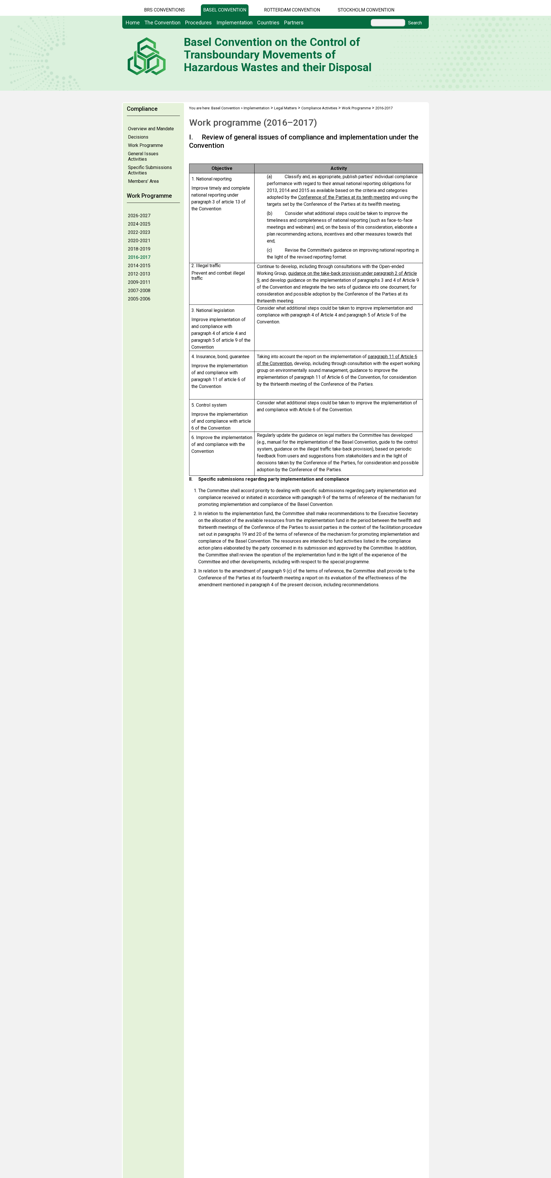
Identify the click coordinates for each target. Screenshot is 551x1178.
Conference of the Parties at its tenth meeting (344, 197)
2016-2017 (139, 257)
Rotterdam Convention (292, 10)
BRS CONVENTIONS (164, 10)
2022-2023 (139, 232)
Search (415, 23)
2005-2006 (139, 299)
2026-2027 (139, 215)
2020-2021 (139, 240)
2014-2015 (139, 265)
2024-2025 (139, 224)
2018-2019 (139, 249)
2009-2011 (139, 282)
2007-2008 (139, 290)
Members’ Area (143, 181)
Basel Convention (224, 10)
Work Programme (145, 145)
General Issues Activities (143, 156)
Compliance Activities (319, 108)
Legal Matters (285, 108)
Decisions (138, 137)
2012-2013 (139, 274)
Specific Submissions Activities (150, 170)
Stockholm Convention (366, 10)
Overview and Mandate (151, 128)
